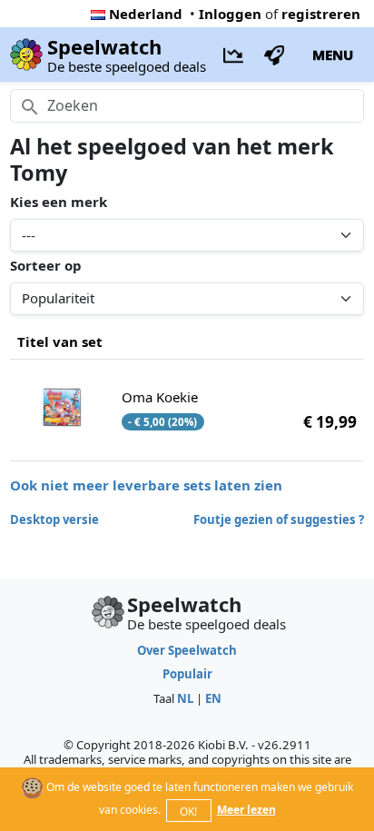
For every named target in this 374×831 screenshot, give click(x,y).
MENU (332, 54)
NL (185, 698)
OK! (188, 811)
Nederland (145, 14)
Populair (187, 674)
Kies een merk (58, 202)
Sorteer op (46, 265)
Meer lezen (246, 809)
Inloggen (230, 14)
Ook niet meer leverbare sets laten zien (146, 485)
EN (213, 698)
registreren (320, 14)
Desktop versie (54, 519)
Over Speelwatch (187, 650)
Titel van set (60, 341)
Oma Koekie (160, 397)
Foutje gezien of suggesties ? (278, 519)
